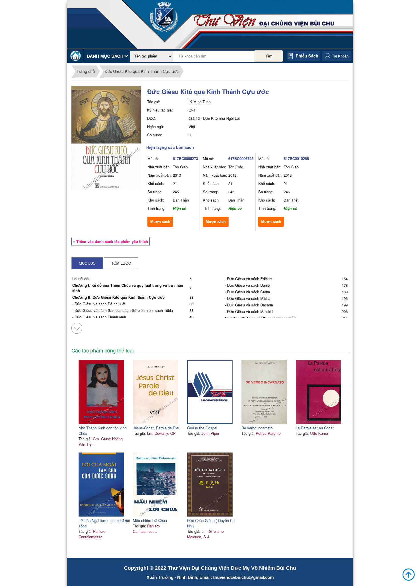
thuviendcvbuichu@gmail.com (243, 577)
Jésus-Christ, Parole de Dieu (156, 427)
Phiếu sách (307, 56)
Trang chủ (86, 71)
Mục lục (87, 263)
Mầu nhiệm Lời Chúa (150, 520)
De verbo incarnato (257, 427)
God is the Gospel (202, 427)
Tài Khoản (340, 56)
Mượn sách (160, 222)
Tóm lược (121, 263)
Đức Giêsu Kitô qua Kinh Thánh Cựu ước (142, 71)
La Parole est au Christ (315, 427)
